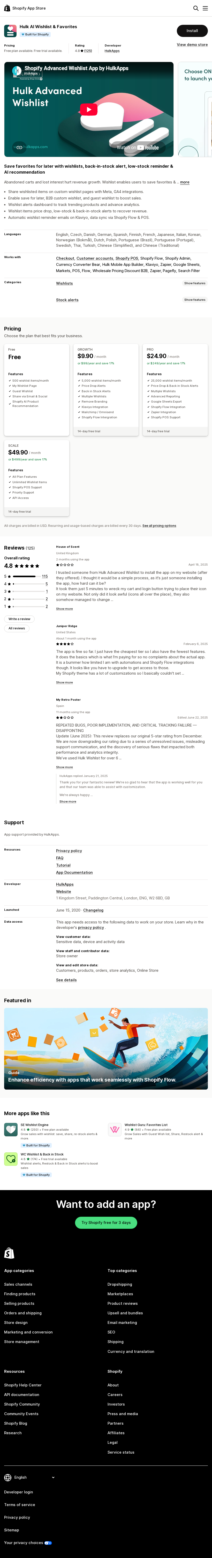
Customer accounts (95, 258)
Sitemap (11, 1530)
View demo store (192, 44)
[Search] (196, 8)
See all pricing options (159, 526)
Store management (21, 1341)
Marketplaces (120, 1294)
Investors (116, 1404)
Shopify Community (22, 1404)
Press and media (123, 1414)
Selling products (19, 1303)
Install (192, 30)
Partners (116, 1423)
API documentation (21, 1394)
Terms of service (19, 1504)
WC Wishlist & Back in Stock (42, 1154)
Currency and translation (131, 1351)
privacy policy (91, 927)
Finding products (19, 1294)
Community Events (21, 1414)
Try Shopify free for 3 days (106, 1222)
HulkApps (112, 51)
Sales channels (18, 1284)
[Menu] (205, 8)
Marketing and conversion (28, 1332)
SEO (111, 1332)
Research (13, 1433)
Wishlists (64, 283)
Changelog (93, 910)
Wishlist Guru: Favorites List (146, 1125)
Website (63, 891)
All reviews (17, 628)
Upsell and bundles (125, 1313)
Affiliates (116, 1433)
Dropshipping (120, 1284)
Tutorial (63, 865)
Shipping (116, 1341)
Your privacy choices (23, 1542)
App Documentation (74, 872)
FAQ (59, 858)
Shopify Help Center (23, 1385)
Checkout (65, 258)
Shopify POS (127, 258)
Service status (121, 1452)
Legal (113, 1442)
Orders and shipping (23, 1313)
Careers (115, 1394)
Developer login (18, 1492)
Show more (64, 609)
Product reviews (123, 1303)
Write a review (19, 619)
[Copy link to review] (82, 547)
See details (66, 980)
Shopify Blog (15, 1423)
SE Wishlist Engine (34, 1125)
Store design (16, 1322)
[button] (54, 1135)
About (113, 1385)
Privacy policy (69, 851)
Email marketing (122, 1322)
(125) (88, 51)
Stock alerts (67, 300)
